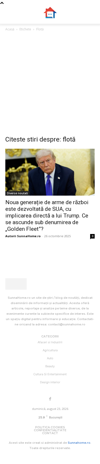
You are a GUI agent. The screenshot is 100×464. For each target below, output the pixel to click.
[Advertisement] (50, 85)
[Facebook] (50, 399)
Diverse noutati (17, 193)
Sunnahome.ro (79, 443)
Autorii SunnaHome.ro (23, 236)
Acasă (9, 29)
